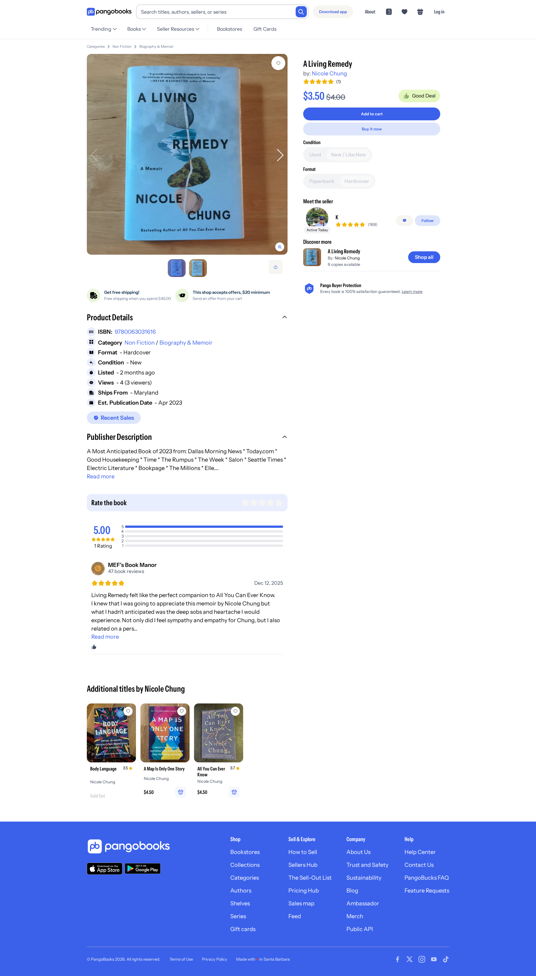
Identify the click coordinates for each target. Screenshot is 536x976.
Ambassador (362, 903)
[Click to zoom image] (187, 154)
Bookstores (229, 29)
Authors (240, 890)
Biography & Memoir (156, 46)
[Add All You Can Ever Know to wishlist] (235, 711)
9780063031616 (135, 331)
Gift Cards (264, 29)
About (370, 12)
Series (238, 916)
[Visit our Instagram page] (421, 959)
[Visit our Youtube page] (433, 959)
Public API (359, 929)
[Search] (301, 11)
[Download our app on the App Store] (105, 869)
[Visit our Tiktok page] (445, 959)
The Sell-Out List (310, 877)
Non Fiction (122, 46)
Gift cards (242, 929)
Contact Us (419, 865)
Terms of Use (181, 959)
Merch (354, 916)
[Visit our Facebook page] (397, 959)
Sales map (301, 903)
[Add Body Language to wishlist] (128, 711)
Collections (245, 865)
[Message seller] (404, 220)
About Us (358, 852)
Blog (352, 890)
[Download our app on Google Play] (143, 868)
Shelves (240, 903)
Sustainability (363, 877)
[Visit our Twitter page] (409, 959)
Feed (294, 916)
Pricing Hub (303, 890)
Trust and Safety (367, 865)
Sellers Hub (302, 865)
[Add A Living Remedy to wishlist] (278, 63)
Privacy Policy (214, 959)
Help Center (420, 852)
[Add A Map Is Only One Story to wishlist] (181, 711)
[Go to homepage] (109, 12)
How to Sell (302, 852)
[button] (187, 318)
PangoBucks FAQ (427, 877)
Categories (96, 46)
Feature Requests (427, 890)
